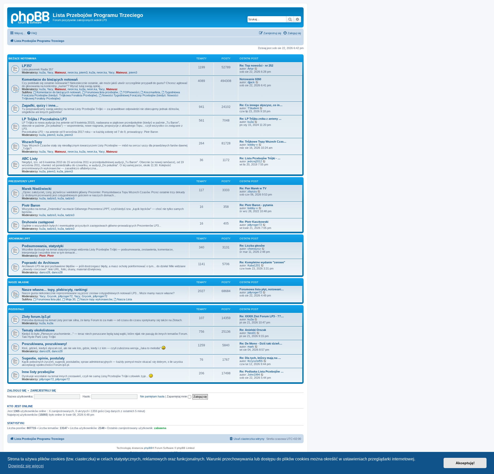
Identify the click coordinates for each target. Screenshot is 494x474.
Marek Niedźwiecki (36, 189)
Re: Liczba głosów (252, 245)
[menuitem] (32, 33)
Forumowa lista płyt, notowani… (262, 289)
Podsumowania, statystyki (43, 246)
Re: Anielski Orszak (253, 329)
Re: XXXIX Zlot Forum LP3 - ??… (262, 316)
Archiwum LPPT (19, 238)
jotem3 (83, 72)
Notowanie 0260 (250, 79)
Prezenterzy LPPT (21, 181)
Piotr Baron (31, 205)
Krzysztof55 (255, 361)
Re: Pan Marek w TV (253, 188)
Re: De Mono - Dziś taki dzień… (261, 343)
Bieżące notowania (22, 58)
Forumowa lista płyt (49, 299)
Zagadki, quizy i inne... (40, 105)
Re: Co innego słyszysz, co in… (261, 105)
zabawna (160, 428)
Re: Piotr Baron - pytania (256, 205)
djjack (251, 82)
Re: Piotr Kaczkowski (254, 221)
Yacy (50, 72)
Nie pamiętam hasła (152, 396)
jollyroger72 (255, 224)
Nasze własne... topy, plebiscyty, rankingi (54, 290)
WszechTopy (32, 142)
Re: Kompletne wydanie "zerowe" (262, 262)
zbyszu (252, 191)
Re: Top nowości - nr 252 (256, 65)
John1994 (254, 374)
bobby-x (253, 144)
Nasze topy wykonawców (96, 299)
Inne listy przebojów (38, 372)
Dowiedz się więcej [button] (26, 466)
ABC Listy (30, 159)
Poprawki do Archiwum (40, 263)
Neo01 (252, 332)
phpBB (148, 448)
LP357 (27, 66)
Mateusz (60, 72)
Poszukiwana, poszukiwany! (44, 344)
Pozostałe (16, 309)
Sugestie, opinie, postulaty (43, 358)
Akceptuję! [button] (465, 463)
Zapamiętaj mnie (177, 396)
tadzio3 (51, 198)
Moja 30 (70, 299)
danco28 (44, 272)
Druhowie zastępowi (38, 222)
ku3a (42, 72)
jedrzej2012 (255, 161)
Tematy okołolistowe (38, 330)
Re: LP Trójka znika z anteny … (260, 118)
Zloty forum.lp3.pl (36, 317)
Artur (251, 68)
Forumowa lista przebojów (101, 92)
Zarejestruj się (43, 390)
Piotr (42, 255)
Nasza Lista (124, 299)
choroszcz (254, 248)
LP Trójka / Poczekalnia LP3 (44, 119)
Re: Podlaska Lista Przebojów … (262, 371)
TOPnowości (131, 92)
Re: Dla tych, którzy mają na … (260, 357)
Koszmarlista (152, 92)
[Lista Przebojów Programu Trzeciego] (30, 16)
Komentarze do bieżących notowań (50, 79)
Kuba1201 (254, 265)
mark (251, 346)
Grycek (52, 296)
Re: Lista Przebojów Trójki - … (260, 158)
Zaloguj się (16, 390)
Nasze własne (18, 282)
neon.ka (73, 72)
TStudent (253, 108)
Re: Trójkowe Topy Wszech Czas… (263, 141)
